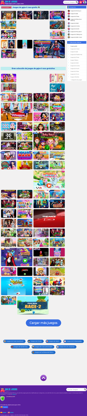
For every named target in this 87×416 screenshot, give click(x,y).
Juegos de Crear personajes (43, 346)
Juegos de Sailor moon (76, 37)
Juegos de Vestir (74, 23)
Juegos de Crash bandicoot (14, 341)
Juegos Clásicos (74, 60)
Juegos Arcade (74, 13)
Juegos (14, 394)
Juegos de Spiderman (21, 346)
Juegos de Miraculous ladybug (76, 20)
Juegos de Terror (74, 74)
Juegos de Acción (74, 28)
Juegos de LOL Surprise (66, 346)
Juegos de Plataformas (76, 54)
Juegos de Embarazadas (74, 341)
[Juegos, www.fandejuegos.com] (9, 2)
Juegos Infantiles (74, 77)
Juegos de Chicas (74, 16)
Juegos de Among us (75, 10)
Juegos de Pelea (74, 71)
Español (5, 407)
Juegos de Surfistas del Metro (44, 352)
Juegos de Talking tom (76, 34)
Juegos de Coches (75, 26)
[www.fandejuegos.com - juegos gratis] (9, 390)
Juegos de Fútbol (74, 49)
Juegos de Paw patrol (76, 31)
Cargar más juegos (43, 323)
